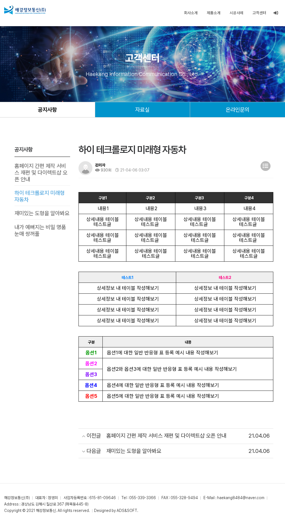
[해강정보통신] (25, 10)
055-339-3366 (142, 497)
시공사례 (237, 13)
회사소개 (191, 13)
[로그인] (276, 13)
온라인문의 (237, 109)
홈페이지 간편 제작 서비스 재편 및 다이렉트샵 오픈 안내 (40, 173)
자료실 (142, 109)
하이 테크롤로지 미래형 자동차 (39, 196)
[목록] (266, 166)
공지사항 (47, 109)
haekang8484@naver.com (240, 497)
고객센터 (259, 13)
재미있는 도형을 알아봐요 (41, 213)
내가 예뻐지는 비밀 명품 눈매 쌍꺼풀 (40, 230)
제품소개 (214, 13)
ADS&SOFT (127, 510)
